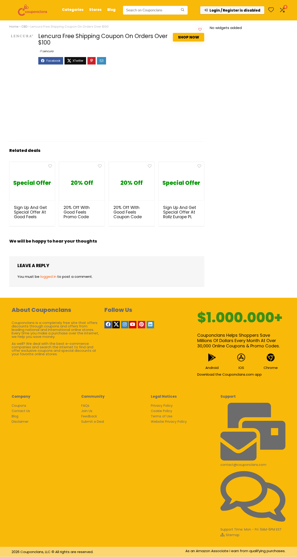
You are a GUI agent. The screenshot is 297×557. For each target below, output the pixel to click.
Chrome (271, 367)
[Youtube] (132, 324)
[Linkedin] (150, 324)
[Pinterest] (141, 324)
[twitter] (116, 324)
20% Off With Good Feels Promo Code (77, 212)
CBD (24, 27)
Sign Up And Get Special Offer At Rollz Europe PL (179, 212)
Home (14, 27)
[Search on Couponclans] (182, 10)
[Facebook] (108, 324)
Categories (73, 9)
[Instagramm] (125, 324)
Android (212, 367)
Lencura (47, 51)
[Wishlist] (271, 10)
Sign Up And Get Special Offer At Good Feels (30, 212)
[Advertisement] (106, 105)
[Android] (212, 357)
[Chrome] (271, 357)
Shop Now (188, 37)
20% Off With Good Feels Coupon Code (127, 212)
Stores (95, 9)
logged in (48, 276)
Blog (111, 9)
